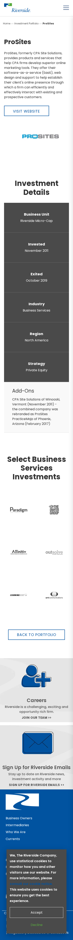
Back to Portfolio (36, 634)
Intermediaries (17, 825)
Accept (37, 912)
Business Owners (19, 818)
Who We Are (16, 832)
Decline (37, 925)
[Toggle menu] (66, 8)
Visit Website (26, 111)
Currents (13, 839)
